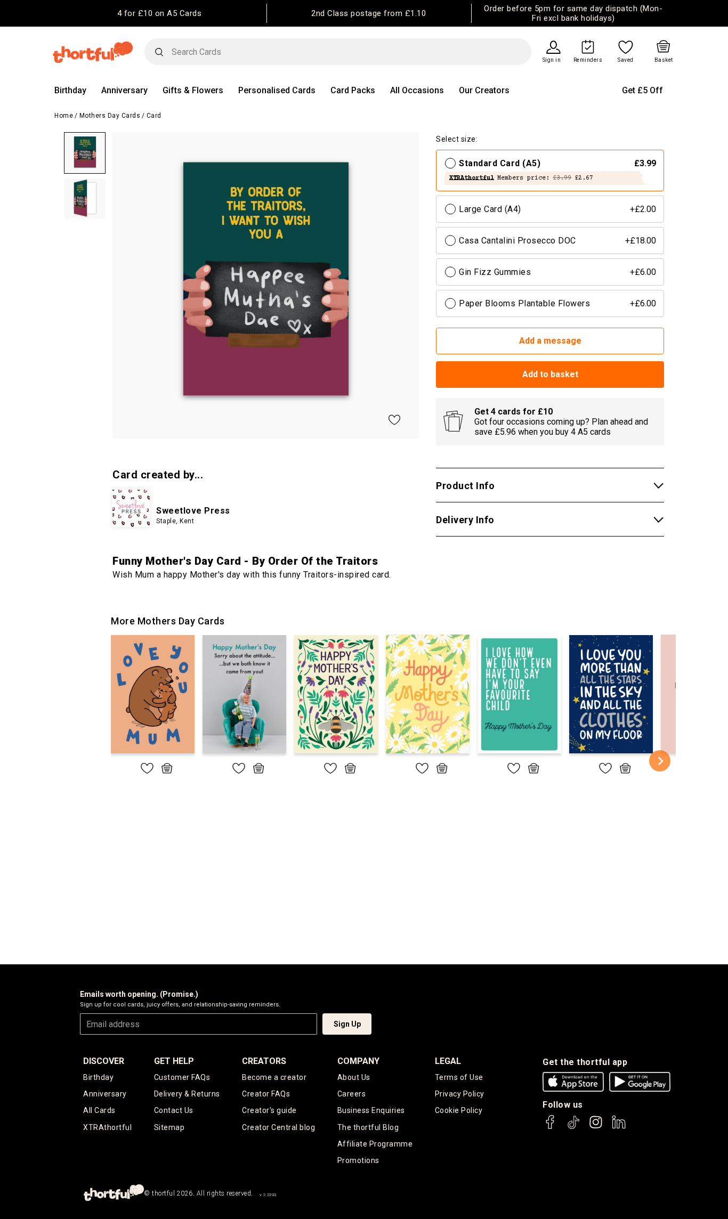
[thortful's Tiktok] (573, 1127)
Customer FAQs (182, 1077)
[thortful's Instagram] (596, 1127)
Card (154, 115)
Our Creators (484, 90)
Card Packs (352, 90)
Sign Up (347, 1024)
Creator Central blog (278, 1127)
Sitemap (169, 1127)
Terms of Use (459, 1077)
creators (264, 1061)
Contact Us (173, 1110)
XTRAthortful (107, 1127)
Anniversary (124, 90)
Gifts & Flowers (193, 90)
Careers (351, 1094)
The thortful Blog (368, 1127)
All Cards (99, 1110)
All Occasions (417, 90)
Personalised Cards (277, 90)
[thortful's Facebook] (551, 1127)
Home (63, 115)
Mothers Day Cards (110, 115)
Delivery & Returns (187, 1094)
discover (103, 1061)
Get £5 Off (642, 90)
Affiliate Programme (375, 1144)
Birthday (70, 90)
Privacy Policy (459, 1094)
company (358, 1061)
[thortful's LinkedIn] (619, 1127)
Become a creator (274, 1077)
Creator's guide (269, 1110)
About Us (353, 1077)
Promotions (358, 1160)
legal (448, 1061)
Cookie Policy (459, 1110)
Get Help (174, 1061)
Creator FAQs (266, 1094)
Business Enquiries (371, 1110)
